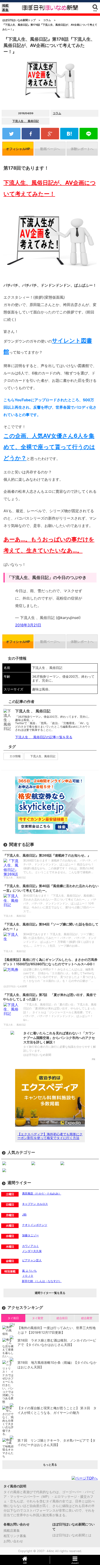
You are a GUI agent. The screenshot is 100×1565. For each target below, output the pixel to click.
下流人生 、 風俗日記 (25, 121)
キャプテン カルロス (35, 1204)
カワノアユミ (30, 1246)
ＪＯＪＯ (27, 1275)
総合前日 (62, 1318)
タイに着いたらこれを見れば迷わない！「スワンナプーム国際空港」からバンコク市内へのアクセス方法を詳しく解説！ (59, 1037)
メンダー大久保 (32, 1251)
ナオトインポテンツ (34, 1225)
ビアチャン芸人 (32, 1260)
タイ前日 (13, 1318)
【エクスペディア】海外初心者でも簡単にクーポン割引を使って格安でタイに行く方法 (50, 1136)
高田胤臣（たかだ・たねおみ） (41, 1193)
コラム (57, 113)
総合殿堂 (86, 1318)
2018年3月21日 (28, 625)
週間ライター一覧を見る (50, 1293)
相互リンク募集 (14, 1536)
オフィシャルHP (18, 149)
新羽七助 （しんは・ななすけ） (42, 1281)
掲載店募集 (11, 1530)
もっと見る (50, 1464)
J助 (24, 1214)
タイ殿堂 (37, 1318)
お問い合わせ (13, 1541)
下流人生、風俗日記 (42, 756)
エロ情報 (15, 756)
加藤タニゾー (30, 1235)
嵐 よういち (29, 1270)
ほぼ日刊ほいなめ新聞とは (71, 1535)
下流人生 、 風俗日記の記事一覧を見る (43, 737)
